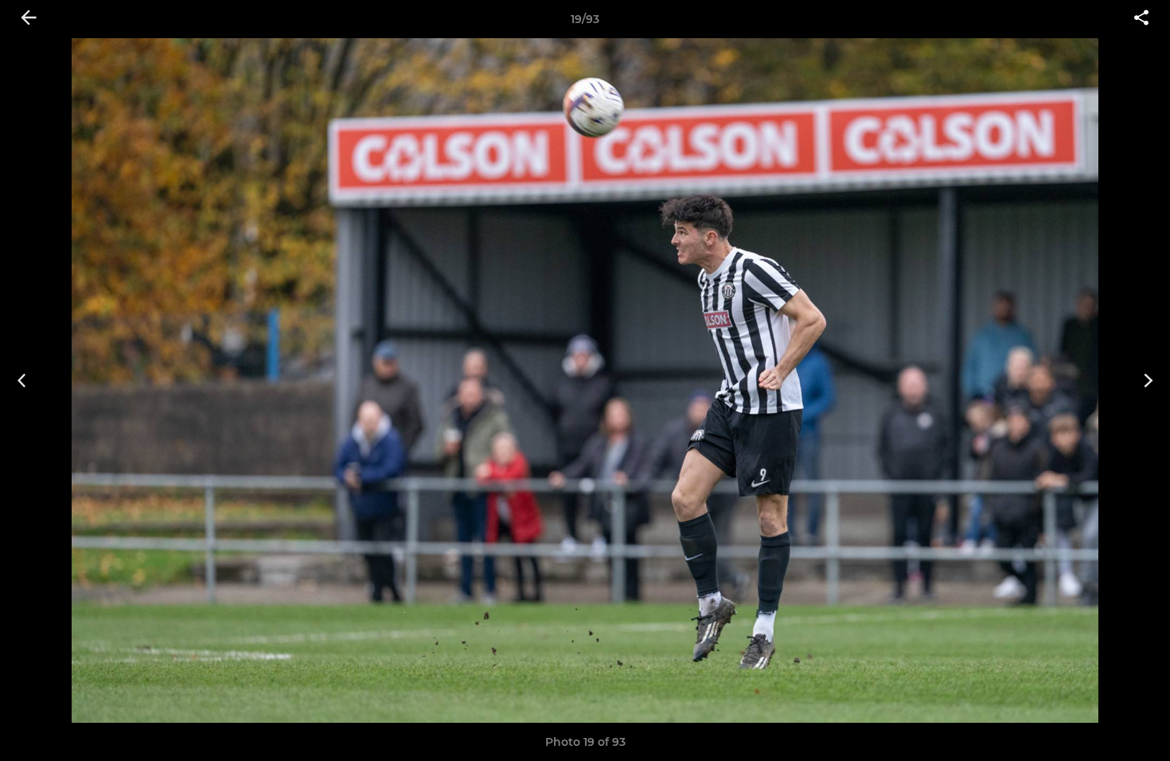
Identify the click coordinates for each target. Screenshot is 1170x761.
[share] (1141, 19)
